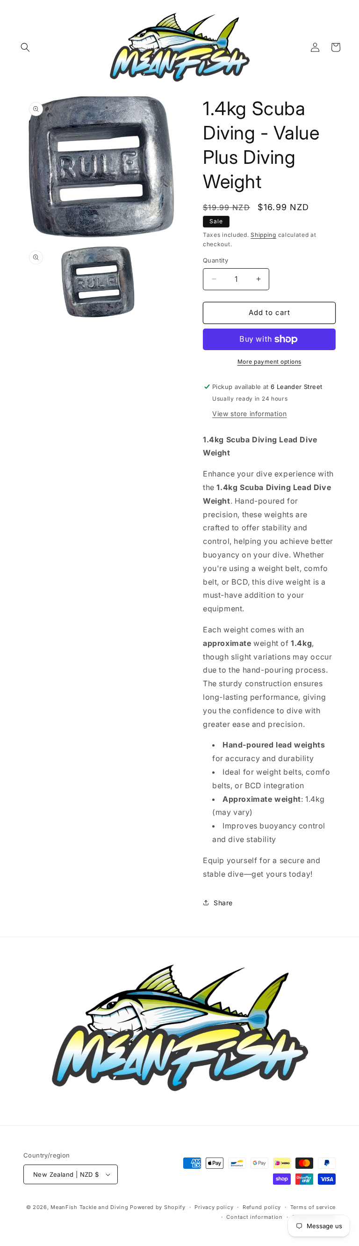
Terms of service (313, 1207)
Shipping (263, 234)
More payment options (269, 361)
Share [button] (223, 903)
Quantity (215, 260)
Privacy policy (213, 1207)
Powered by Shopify (158, 1207)
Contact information (254, 1217)
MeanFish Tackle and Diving (89, 1207)
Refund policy (262, 1207)
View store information (249, 414)
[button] (25, 47)
